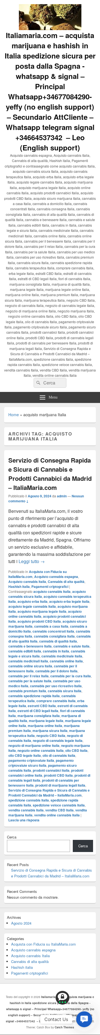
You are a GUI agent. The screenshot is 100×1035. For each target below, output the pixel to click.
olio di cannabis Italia (58, 755)
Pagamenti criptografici (49, 586)
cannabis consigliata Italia (54, 636)
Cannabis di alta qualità (66, 581)
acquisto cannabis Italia (52, 591)
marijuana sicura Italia (50, 730)
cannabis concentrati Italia (53, 631)
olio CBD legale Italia (24, 755)
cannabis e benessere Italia (30, 646)
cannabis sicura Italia (64, 690)
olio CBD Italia (76, 750)
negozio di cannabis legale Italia (57, 740)
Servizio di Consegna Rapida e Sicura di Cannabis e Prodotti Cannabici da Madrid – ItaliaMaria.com (50, 474)
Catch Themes (64, 1027)
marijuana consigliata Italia (39, 715)
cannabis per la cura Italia (70, 675)
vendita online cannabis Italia (57, 815)
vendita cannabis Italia (26, 810)
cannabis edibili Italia (24, 651)
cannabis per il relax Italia (28, 675)
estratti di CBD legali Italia (38, 710)
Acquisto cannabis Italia (27, 581)
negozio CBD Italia (50, 735)
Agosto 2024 (21, 923)
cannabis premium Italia (27, 690)
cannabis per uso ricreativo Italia (56, 685)
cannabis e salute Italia (71, 646)
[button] (84, 1019)
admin (62, 495)
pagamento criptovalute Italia (31, 760)
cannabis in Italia (56, 651)
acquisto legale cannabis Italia (32, 606)
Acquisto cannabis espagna (56, 576)
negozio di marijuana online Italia (33, 745)
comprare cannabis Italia (56, 700)
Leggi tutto (32, 561)
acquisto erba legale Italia (69, 601)
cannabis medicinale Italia (61, 656)
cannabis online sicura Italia (30, 666)
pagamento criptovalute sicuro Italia (41, 763)
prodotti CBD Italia (58, 775)
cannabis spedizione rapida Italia (34, 695)
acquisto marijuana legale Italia (42, 611)
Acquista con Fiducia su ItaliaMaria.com (43, 944)
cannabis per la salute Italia (29, 680)
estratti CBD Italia (42, 705)
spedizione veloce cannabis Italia (59, 805)
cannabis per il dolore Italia (56, 670)
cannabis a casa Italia (51, 626)
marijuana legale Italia (46, 720)
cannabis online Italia (66, 661)
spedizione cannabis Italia (28, 800)
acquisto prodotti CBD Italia (39, 621)
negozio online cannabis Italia (41, 750)
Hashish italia (19, 586)
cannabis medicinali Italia (28, 661)
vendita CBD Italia (59, 810)
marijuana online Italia (45, 725)
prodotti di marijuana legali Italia (60, 785)
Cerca (11, 837)
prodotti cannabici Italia (51, 770)
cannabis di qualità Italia (58, 641)
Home (13, 414)
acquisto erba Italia (33, 601)
